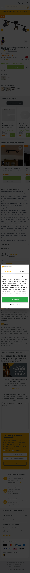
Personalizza (14, 304)
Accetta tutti (15, 299)
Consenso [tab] (8, 271)
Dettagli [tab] (22, 271)
